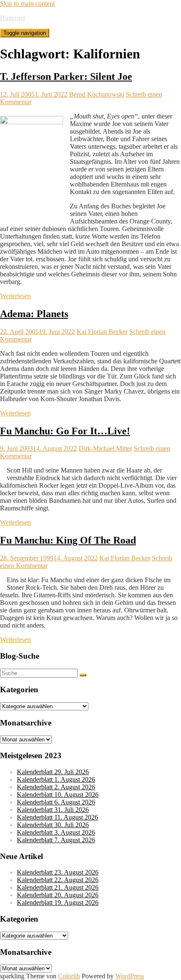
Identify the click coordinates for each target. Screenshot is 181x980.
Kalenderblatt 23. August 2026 (57, 872)
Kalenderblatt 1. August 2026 (56, 779)
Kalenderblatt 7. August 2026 (56, 839)
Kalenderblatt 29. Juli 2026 (53, 771)
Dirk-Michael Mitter (105, 448)
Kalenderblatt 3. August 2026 (56, 832)
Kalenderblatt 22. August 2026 (57, 879)
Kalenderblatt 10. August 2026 (57, 794)
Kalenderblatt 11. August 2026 (57, 817)
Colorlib (69, 976)
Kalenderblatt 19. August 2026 (57, 902)
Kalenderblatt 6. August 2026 (56, 802)
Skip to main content (27, 3)
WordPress (129, 976)
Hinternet (12, 17)
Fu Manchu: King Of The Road (68, 540)
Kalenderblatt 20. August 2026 (57, 895)
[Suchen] (83, 675)
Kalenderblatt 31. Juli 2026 (53, 809)
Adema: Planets (34, 313)
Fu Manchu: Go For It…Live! (65, 431)
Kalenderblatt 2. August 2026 (56, 787)
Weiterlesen (15, 296)
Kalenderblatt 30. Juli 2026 (53, 824)
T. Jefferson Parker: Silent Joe (66, 76)
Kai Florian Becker (102, 331)
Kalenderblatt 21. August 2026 (57, 887)
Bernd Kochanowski (96, 94)
